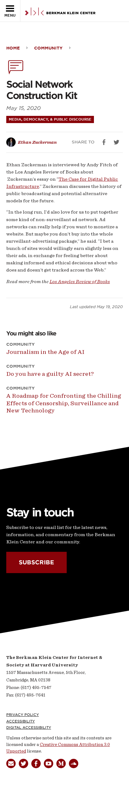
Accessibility (20, 721)
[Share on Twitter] (116, 142)
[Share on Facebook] (104, 142)
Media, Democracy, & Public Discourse (50, 119)
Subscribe (36, 562)
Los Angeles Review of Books (79, 281)
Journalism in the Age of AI (45, 352)
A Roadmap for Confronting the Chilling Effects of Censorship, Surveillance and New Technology (63, 403)
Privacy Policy (22, 714)
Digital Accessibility (28, 727)
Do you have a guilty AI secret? (50, 373)
